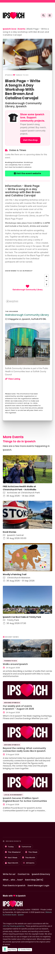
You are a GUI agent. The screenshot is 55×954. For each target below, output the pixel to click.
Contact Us (23, 874)
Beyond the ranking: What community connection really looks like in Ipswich (24, 750)
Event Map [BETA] (34, 879)
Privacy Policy (11, 949)
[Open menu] (49, 15)
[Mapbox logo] (12, 301)
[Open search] (43, 15)
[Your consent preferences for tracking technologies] (5, 949)
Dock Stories (9, 532)
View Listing (14, 378)
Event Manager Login (38, 885)
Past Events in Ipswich (14, 885)
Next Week (12, 857)
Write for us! (9, 874)
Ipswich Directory (41, 874)
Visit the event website (28, 173)
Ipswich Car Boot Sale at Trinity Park (22, 617)
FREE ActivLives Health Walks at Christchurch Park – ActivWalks (19, 488)
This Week (32, 852)
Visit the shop (30, 140)
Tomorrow (26, 846)
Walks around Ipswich (15, 664)
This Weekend (14, 852)
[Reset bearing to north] (46, 285)
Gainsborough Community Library (27, 315)
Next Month (13, 863)
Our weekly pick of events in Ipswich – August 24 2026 (18, 707)
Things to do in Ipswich (19, 441)
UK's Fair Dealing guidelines (14, 926)
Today (11, 846)
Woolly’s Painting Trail (14, 574)
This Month (30, 857)
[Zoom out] (46, 280)
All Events (30, 863)
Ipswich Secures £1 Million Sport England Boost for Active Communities (25, 800)
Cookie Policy (26, 949)
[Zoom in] (46, 276)
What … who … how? (13, 879)
